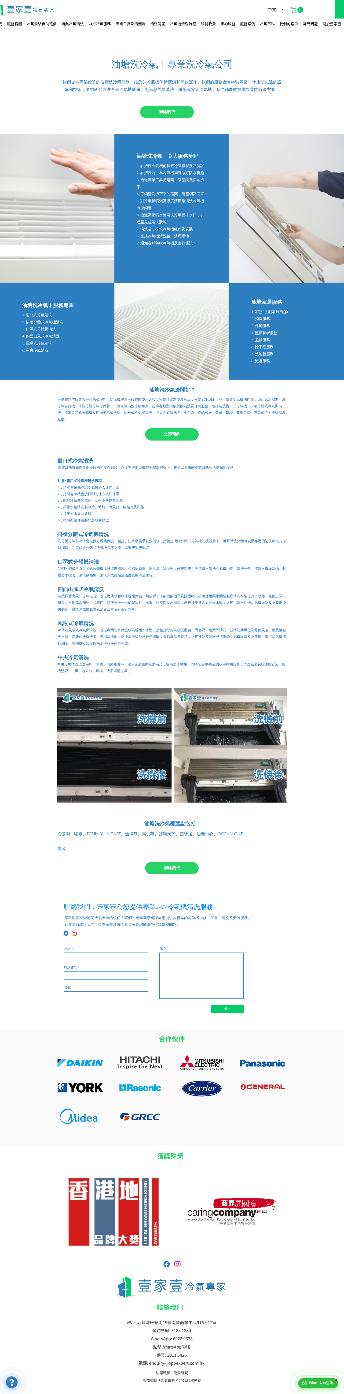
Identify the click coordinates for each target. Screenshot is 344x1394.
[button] (297, 10)
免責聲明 (180, 1372)
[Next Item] (278, 745)
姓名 (67, 948)
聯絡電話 (70, 967)
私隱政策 (163, 1372)
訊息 (163, 948)
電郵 (67, 987)
